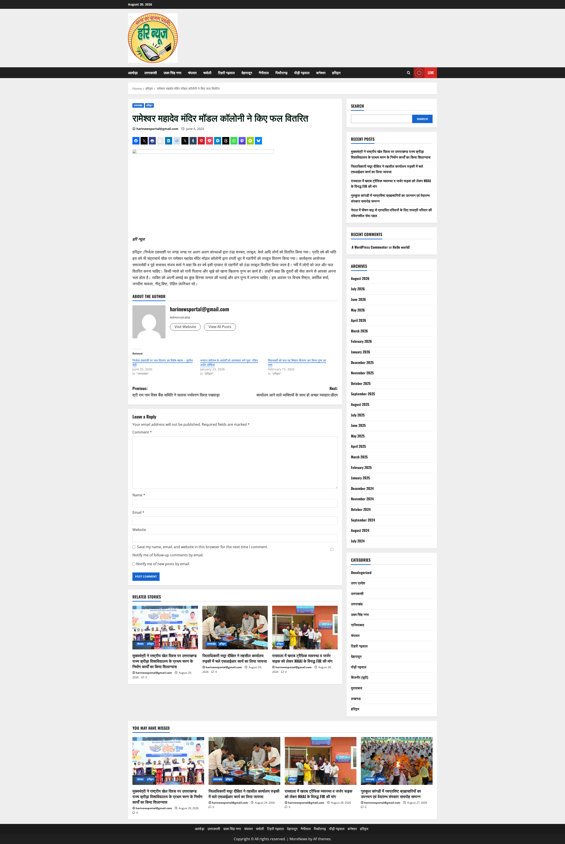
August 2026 (360, 278)
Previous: (176, 391)
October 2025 (361, 383)
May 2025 (358, 436)
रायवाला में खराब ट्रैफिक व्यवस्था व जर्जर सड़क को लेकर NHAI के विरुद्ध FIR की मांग (302, 658)
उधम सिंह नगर (172, 72)
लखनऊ (356, 698)
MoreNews (298, 838)
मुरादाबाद (356, 687)
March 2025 (359, 457)
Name (138, 495)
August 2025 (360, 404)
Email (138, 512)
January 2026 (360, 351)
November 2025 (362, 372)
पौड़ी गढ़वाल (302, 72)
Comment (142, 432)
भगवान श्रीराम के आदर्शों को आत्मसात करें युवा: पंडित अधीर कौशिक (229, 362)
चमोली (207, 72)
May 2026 (358, 310)
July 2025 (358, 415)
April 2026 (358, 320)
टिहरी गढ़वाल (226, 72)
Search (357, 106)
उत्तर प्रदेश (358, 582)
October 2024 (361, 509)
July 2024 (358, 541)
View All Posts (220, 326)
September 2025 (363, 393)
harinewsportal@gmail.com (157, 129)
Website (139, 529)
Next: (297, 391)
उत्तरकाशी (150, 72)
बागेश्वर (321, 72)
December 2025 (362, 362)
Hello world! (401, 247)
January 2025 (360, 477)
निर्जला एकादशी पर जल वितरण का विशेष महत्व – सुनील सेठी (162, 362)
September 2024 (363, 520)
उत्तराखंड (138, 105)
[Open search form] (408, 72)
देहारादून (246, 72)
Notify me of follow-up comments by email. (167, 555)
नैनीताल (264, 72)
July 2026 (358, 288)
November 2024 (362, 498)
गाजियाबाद (357, 624)
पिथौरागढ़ (281, 72)
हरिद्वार (336, 72)
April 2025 (358, 446)
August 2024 (360, 530)
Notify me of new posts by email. (163, 563)
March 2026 (359, 331)
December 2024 (362, 488)
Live (431, 72)
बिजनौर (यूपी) (359, 677)
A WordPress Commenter (370, 247)
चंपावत (192, 72)
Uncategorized (361, 572)
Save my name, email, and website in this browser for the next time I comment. (202, 546)
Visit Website (185, 326)
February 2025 (361, 467)
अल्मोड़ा (133, 72)
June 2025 (358, 425)
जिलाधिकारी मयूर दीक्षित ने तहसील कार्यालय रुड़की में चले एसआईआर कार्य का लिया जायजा (234, 658)
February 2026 (361, 341)
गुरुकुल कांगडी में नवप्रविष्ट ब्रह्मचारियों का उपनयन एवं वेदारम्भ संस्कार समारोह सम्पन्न (391, 793)
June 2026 (358, 299)
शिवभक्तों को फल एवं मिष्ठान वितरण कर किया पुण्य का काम (297, 362)
